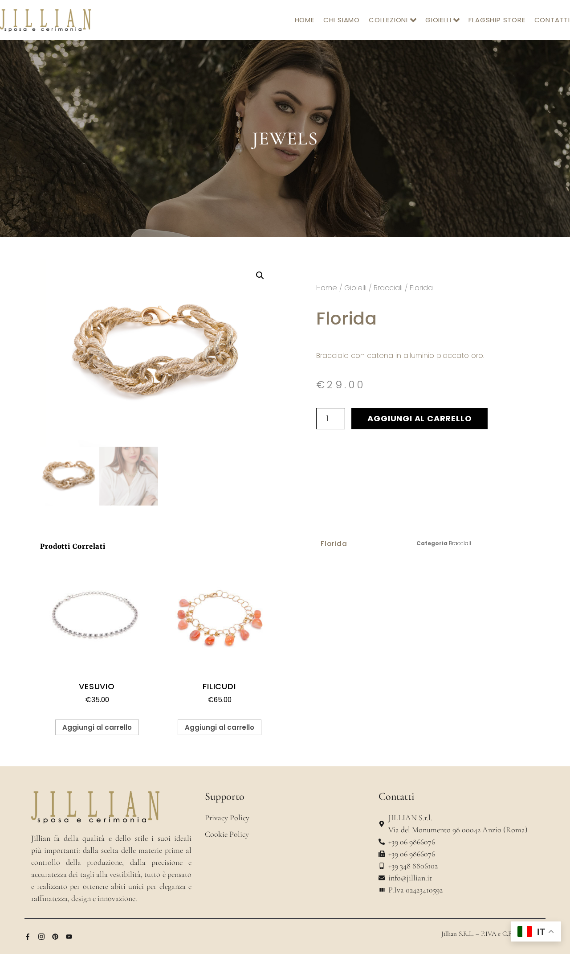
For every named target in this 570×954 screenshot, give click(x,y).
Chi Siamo (341, 20)
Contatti (552, 20)
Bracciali (388, 288)
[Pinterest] (55, 936)
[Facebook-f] (27, 936)
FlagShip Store (496, 20)
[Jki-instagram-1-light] (41, 936)
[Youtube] (69, 936)
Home (304, 20)
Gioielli (438, 20)
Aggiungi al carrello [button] (97, 727)
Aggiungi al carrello (419, 418)
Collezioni (388, 20)
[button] (260, 275)
